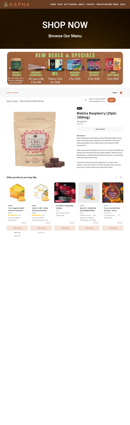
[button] (10, 68)
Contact (90, 4)
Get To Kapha (70, 4)
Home (53, 4)
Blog (122, 4)
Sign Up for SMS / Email (107, 4)
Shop (59, 4)
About (82, 4)
